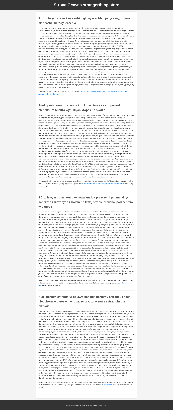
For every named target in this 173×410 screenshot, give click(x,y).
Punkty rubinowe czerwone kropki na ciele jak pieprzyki (103, 183)
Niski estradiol (107, 385)
